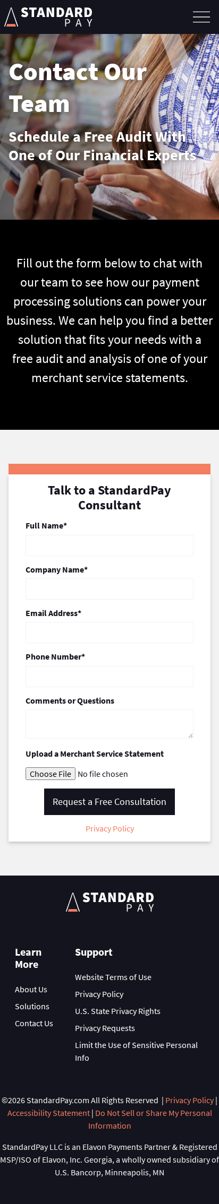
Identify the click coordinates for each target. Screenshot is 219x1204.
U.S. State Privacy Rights (118, 1011)
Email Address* (53, 613)
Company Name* (57, 570)
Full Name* (46, 526)
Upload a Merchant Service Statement (95, 754)
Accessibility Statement (48, 1112)
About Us (31, 989)
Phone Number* (55, 657)
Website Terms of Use (113, 977)
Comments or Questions (70, 701)
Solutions (32, 1006)
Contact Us (34, 1023)
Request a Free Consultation (109, 801)
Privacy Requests (105, 1028)
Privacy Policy (110, 828)
